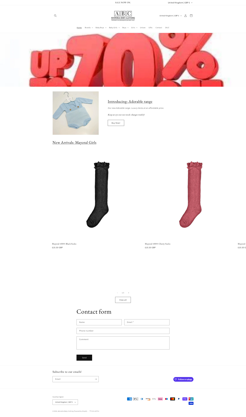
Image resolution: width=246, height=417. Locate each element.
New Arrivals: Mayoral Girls (74, 142)
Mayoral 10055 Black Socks (64, 244)
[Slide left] (117, 293)
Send (84, 357)
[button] (55, 15)
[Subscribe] (96, 379)
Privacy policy (94, 411)
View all (123, 300)
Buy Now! (116, 123)
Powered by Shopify (80, 411)
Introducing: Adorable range (130, 101)
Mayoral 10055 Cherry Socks (157, 244)
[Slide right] (128, 293)
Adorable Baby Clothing (66, 411)
